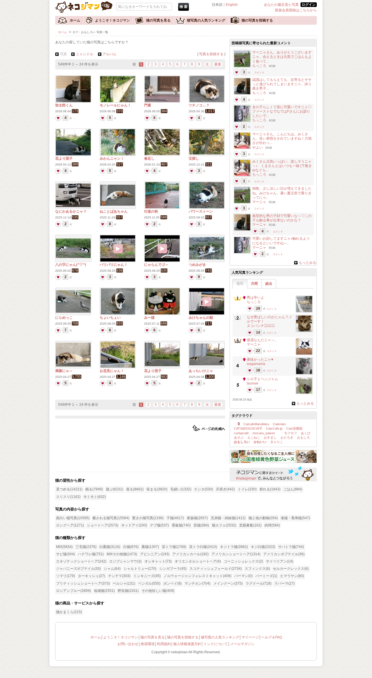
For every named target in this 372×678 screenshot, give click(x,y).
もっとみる (307, 263)
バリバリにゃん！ (114, 265)
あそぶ (239, 437)
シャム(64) (112, 569)
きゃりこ (276, 442)
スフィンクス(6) (257, 569)
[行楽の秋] (162, 207)
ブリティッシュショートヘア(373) (83, 583)
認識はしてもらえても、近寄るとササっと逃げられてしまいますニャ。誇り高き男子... (282, 84)
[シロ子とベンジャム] (304, 392)
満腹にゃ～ (64, 371)
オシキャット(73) (158, 561)
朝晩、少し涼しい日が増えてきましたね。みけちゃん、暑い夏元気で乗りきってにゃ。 (282, 192)
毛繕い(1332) (180, 489)
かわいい (260, 442)
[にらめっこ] (73, 311)
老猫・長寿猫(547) (295, 518)
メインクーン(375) (228, 583)
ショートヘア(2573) (102, 525)
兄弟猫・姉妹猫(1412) (228, 518)
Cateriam (279, 424)
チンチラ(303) (119, 576)
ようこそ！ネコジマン (112, 20)
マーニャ (259, 202)
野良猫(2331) (128, 591)
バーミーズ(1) (266, 576)
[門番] (162, 101)
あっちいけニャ (201, 371)
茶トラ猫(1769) (174, 547)
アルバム (110, 54)
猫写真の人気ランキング (206, 20)
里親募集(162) (250, 525)
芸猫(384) (201, 525)
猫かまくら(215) (69, 612)
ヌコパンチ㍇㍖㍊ (261, 326)
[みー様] (162, 313)
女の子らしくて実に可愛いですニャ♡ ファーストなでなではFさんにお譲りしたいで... (283, 111)
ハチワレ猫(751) (91, 554)
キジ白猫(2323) (263, 547)
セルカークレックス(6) (291, 569)
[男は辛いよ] (304, 311)
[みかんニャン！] (118, 154)
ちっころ (259, 66)
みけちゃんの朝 (201, 318)
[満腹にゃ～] (73, 365)
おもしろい (242, 442)
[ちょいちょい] (118, 313)
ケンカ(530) (203, 489)
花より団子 (64, 158)
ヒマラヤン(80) (292, 576)
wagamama (256, 364)
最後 (217, 64)
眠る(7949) (94, 489)
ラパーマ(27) (284, 583)
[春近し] (162, 154)
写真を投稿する (211, 54)
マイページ (250, 637)
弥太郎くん (64, 105)
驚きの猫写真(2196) (148, 518)
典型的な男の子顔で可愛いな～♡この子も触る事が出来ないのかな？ (282, 218)
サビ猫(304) (65, 554)
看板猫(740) (181, 525)
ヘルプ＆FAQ (271, 637)
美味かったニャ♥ (260, 359)
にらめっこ (64, 318)
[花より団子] (73, 154)
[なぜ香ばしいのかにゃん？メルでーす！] (304, 330)
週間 (239, 284)
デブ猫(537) (159, 525)
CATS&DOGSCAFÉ (248, 428)
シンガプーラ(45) (173, 569)
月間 (254, 284)
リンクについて (215, 644)
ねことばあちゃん (114, 211)
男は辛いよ (255, 298)
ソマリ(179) (65, 576)
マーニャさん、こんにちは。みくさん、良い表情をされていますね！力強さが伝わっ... (282, 138)
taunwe (252, 383)
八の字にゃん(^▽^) (70, 265)
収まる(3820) (156, 489)
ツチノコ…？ (199, 105)
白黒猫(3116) (109, 547)
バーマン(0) (243, 576)
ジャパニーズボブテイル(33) (78, 569)
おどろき (286, 437)
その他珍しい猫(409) (158, 591)
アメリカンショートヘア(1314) (236, 554)
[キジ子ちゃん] (242, 120)
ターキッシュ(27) (91, 576)
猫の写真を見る (158, 20)
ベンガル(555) (149, 583)
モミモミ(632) (94, 497)
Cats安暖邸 (294, 428)
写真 (63, 54)
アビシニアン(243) (154, 554)
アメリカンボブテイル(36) (284, 554)
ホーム (75, 20)
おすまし (270, 437)
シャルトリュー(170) (140, 569)
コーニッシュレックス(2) (243, 561)
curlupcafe (241, 433)
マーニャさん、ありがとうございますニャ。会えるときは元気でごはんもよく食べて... (282, 56)
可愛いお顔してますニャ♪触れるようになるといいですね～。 (281, 240)
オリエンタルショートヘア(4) (198, 561)
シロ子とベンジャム (262, 379)
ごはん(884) (292, 489)
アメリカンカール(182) (190, 554)
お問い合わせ (127, 644)
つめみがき (197, 265)
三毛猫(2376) (86, 547)
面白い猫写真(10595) (73, 518)
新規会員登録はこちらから (296, 10)
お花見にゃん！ (112, 371)
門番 (147, 105)
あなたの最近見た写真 (281, 5)
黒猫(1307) (150, 547)
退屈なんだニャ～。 (262, 340)
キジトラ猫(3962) (234, 547)
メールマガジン (242, 644)
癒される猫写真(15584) (110, 518)
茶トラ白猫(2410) (203, 547)
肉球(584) (272, 525)
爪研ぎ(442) (225, 489)
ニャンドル (84, 54)
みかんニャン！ (112, 158)
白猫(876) (131, 547)
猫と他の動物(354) (263, 518)
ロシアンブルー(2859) (73, 591)
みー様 (149, 318)
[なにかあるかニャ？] (73, 206)
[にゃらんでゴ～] (162, 260)
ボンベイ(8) (172, 583)
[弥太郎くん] (73, 101)
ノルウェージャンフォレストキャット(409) (197, 576)
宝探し (194, 158)
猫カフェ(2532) (224, 525)
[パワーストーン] (206, 207)
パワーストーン (201, 211)
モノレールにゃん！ (115, 105)
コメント (259, 72)
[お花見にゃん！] (118, 366)
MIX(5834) (64, 547)
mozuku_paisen (264, 433)
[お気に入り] (70, 118)
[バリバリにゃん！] (117, 260)
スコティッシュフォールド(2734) (215, 569)
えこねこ (253, 437)
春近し (149, 158)
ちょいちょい (110, 318)
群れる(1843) (270, 489)
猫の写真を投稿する (257, 20)
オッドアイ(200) (134, 525)
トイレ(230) (247, 489)
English (232, 5)
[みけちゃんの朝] (206, 313)
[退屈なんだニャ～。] (304, 353)
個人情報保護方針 (187, 644)
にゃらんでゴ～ (156, 265)
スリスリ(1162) (68, 497)
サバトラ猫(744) (291, 547)
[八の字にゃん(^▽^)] (73, 257)
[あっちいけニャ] (206, 364)
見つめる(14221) (69, 489)
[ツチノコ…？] (206, 101)
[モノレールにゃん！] (117, 101)
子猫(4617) (175, 518)
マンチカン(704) (197, 583)
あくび (305, 433)
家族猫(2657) (197, 518)
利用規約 (164, 644)
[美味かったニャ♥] (304, 373)
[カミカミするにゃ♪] (242, 147)
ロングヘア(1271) (70, 525)
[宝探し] (206, 153)
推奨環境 (148, 644)
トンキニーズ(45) (147, 576)
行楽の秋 (151, 211)
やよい (257, 147)
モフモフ (290, 433)
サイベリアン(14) (279, 561)
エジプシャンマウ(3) (125, 561)
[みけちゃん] (242, 66)
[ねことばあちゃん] (117, 204)
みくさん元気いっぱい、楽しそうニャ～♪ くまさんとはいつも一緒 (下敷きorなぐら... (282, 165)
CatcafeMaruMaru (256, 424)
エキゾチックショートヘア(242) (81, 561)
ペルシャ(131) (124, 583)
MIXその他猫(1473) (122, 554)
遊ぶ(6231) (114, 489)
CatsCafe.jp (274, 428)
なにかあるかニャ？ (71, 211)
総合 (268, 284)
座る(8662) (135, 489)
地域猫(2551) (104, 591)
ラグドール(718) (258, 583)
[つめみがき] (206, 258)
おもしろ (303, 437)
